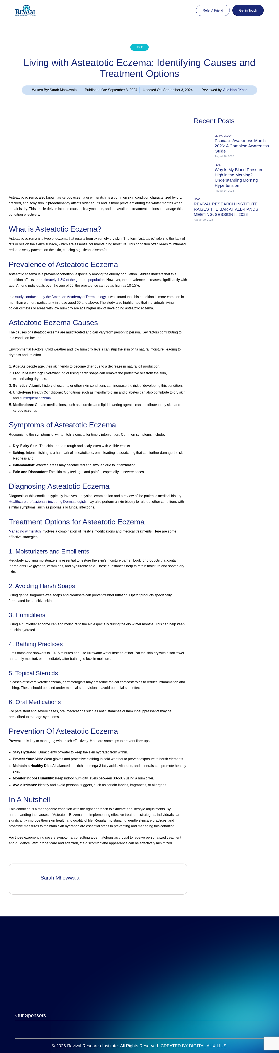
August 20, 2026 (203, 219)
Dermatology (223, 136)
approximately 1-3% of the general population (70, 280)
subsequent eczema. (36, 398)
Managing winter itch (25, 531)
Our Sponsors (30, 1015)
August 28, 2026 (224, 156)
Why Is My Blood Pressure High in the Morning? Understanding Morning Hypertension (239, 177)
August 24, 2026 (224, 190)
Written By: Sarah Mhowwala (54, 90)
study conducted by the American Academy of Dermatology (60, 297)
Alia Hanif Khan (235, 90)
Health (139, 47)
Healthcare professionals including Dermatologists (48, 501)
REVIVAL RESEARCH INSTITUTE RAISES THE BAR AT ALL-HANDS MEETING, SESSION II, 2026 (226, 209)
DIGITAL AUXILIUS (207, 1045)
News (197, 199)
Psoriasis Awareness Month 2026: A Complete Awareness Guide (242, 145)
